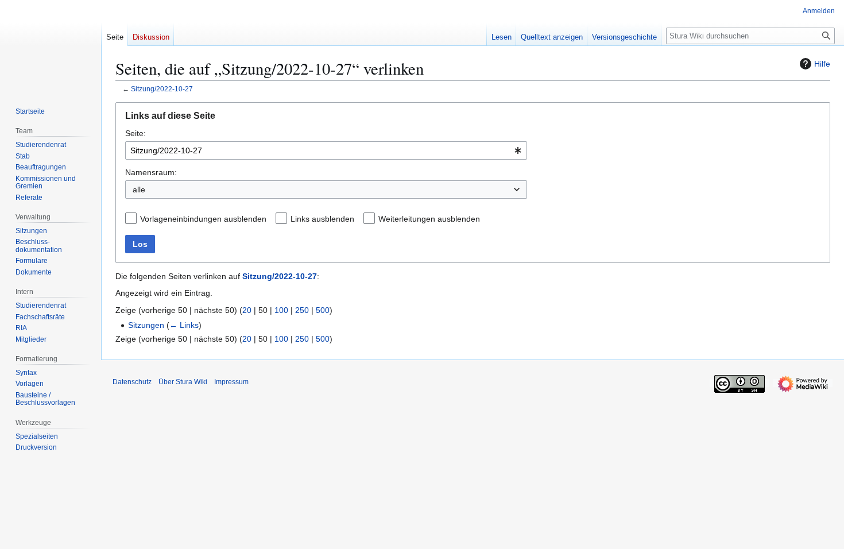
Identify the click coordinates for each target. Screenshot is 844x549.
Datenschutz (132, 382)
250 (302, 310)
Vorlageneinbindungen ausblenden (203, 218)
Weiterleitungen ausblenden (429, 218)
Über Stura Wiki (182, 382)
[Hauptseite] (50, 46)
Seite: (135, 133)
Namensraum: (151, 172)
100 (281, 310)
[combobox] (326, 150)
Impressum (231, 382)
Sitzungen (146, 325)
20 (246, 310)
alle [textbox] (139, 189)
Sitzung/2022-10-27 (162, 88)
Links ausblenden (322, 218)
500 (323, 310)
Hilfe (822, 63)
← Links (184, 325)
